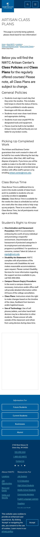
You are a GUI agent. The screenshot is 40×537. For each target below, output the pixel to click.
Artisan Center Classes (26, 46)
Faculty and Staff (23, 508)
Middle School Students (26, 490)
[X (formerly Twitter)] (21, 465)
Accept (32, 522)
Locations (19, 44)
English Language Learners (27, 499)
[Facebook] (15, 465)
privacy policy (7, 531)
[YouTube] (24, 465)
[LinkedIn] (18, 465)
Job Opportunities (7, 482)
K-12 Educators (23, 481)
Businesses (20, 424)
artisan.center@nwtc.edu (20, 173)
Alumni (20, 432)
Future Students (20, 407)
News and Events (5, 489)
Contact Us (20, 461)
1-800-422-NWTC (20, 457)
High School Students (25, 485)
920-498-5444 (20, 452)
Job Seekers (22, 476)
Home (3, 44)
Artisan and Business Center (10, 46)
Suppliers (21, 503)
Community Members (25, 494)
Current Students (20, 415)
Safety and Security (6, 496)
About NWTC (11, 44)
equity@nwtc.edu (12, 254)
